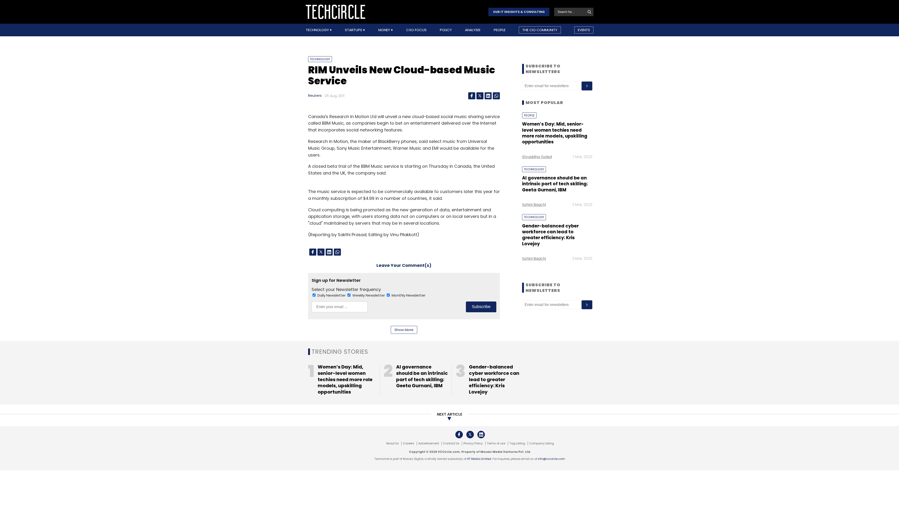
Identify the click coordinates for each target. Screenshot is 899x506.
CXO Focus (416, 30)
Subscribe (481, 306)
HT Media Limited (479, 459)
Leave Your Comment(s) (403, 265)
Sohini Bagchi (534, 204)
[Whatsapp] (496, 95)
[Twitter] (479, 95)
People (499, 30)
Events (584, 29)
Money (384, 30)
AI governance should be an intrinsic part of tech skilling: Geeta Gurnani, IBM (555, 184)
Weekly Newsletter (369, 295)
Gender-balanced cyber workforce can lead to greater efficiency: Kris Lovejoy (550, 235)
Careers (408, 443)
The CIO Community (539, 29)
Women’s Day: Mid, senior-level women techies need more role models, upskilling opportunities (554, 133)
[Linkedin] (488, 95)
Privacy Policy (473, 443)
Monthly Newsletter (408, 295)
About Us (392, 443)
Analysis (472, 30)
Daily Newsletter (331, 295)
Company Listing (541, 443)
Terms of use (496, 443)
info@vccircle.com (551, 459)
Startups (354, 30)
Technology (318, 30)
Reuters (315, 95)
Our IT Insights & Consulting (519, 12)
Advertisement (428, 443)
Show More (403, 329)
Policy (446, 30)
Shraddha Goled (537, 157)
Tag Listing (517, 443)
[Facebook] (471, 95)
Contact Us (451, 443)
